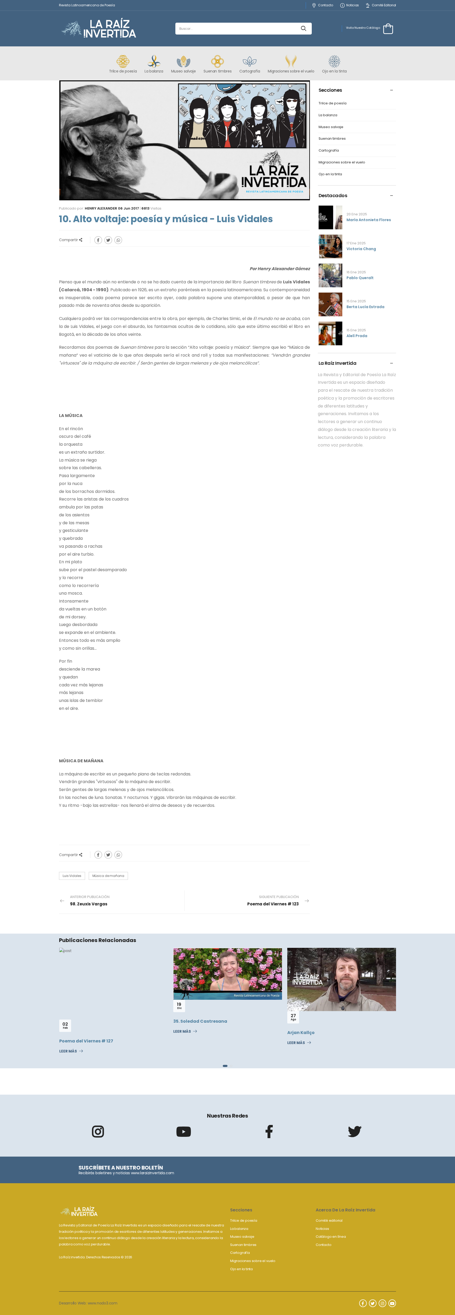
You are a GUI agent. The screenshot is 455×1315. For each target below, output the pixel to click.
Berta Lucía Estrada (365, 306)
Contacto (325, 5)
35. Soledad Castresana (92, 1021)
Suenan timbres (332, 139)
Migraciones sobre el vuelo (342, 162)
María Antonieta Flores (369, 219)
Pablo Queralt (360, 277)
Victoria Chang (361, 248)
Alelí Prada (357, 335)
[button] (223, 1066)
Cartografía (329, 150)
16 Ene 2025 (356, 272)
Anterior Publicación (90, 900)
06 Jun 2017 (128, 208)
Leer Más (74, 1031)
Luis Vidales (72, 876)
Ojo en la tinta (330, 174)
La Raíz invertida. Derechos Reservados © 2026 (95, 1257)
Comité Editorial (384, 5)
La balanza (328, 115)
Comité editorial (329, 1220)
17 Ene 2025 (356, 243)
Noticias (352, 5)
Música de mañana (108, 876)
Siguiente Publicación (273, 900)
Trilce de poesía (333, 103)
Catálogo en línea (331, 1236)
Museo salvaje (331, 127)
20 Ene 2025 (357, 214)
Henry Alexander (101, 208)
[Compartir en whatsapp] (118, 240)
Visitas (151, 208)
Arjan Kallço (193, 1033)
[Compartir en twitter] (108, 240)
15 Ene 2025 (356, 301)
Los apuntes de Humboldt (322, 1032)
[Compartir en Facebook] (98, 240)
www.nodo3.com (102, 1303)
